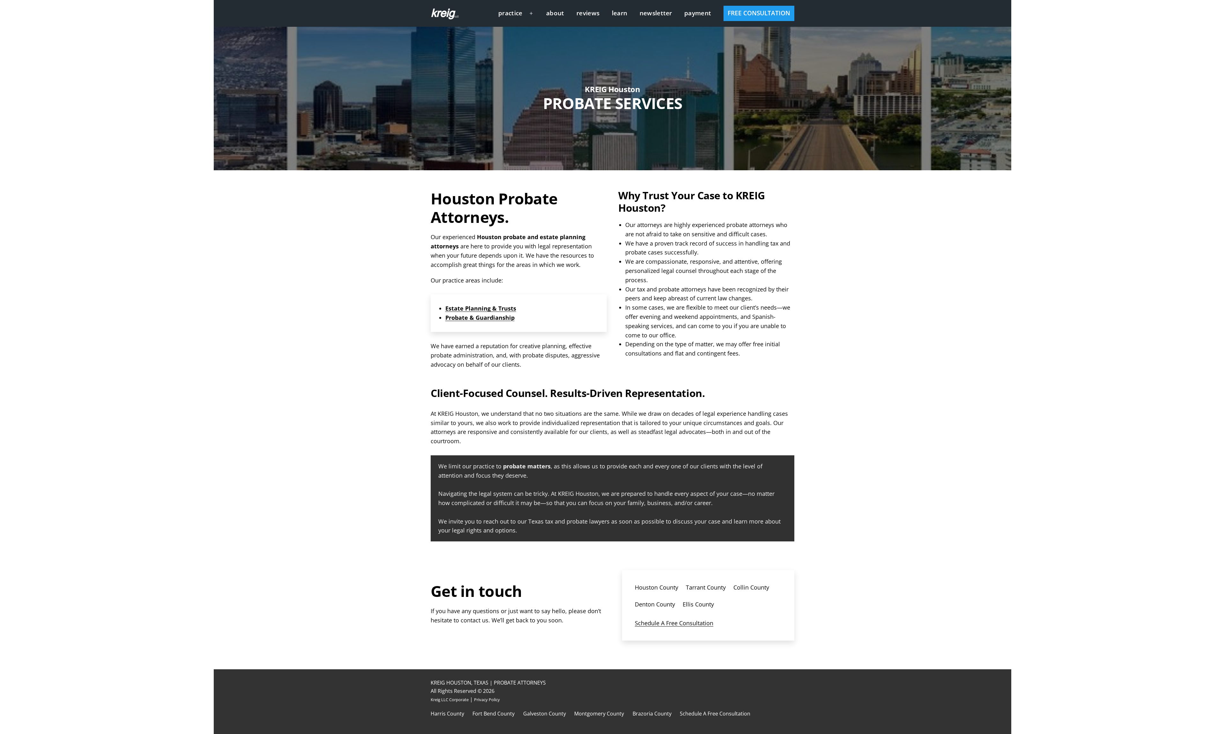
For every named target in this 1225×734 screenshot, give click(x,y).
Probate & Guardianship (480, 317)
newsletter (656, 13)
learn (619, 13)
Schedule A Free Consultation (674, 623)
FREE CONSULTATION (759, 13)
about (555, 13)
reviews (587, 13)
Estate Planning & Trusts (480, 308)
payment (697, 13)
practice (510, 13)
